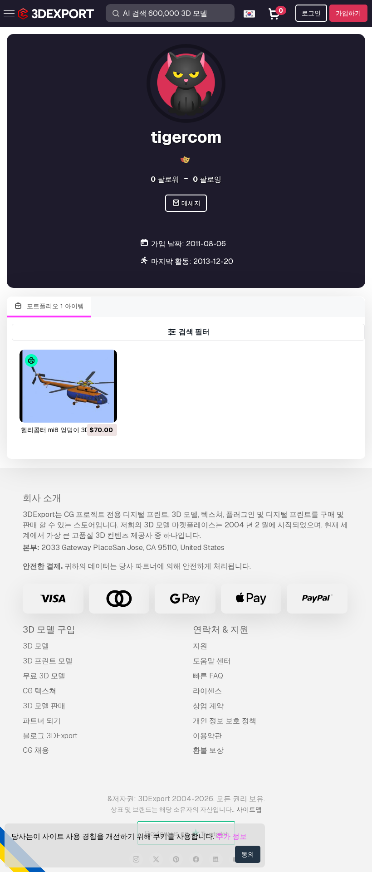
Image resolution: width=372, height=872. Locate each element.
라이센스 (207, 691)
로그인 (311, 13)
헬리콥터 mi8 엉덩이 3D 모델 (62, 430)
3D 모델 (36, 646)
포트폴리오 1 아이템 (54, 306)
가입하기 (348, 13)
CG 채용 (36, 750)
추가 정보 (231, 836)
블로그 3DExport (50, 735)
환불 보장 (208, 750)
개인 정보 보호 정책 (224, 721)
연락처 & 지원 (221, 629)
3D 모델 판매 (44, 706)
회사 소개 (42, 498)
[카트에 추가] (85, 410)
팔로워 (165, 179)
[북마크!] (104, 410)
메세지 (190, 203)
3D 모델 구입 (49, 629)
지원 (200, 646)
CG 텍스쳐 (39, 691)
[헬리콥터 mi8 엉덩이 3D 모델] (68, 386)
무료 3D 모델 (44, 676)
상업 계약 (208, 706)
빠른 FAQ (208, 676)
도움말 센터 (212, 661)
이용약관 (207, 735)
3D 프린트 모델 (48, 661)
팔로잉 (207, 179)
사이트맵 (249, 809)
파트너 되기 (42, 721)
